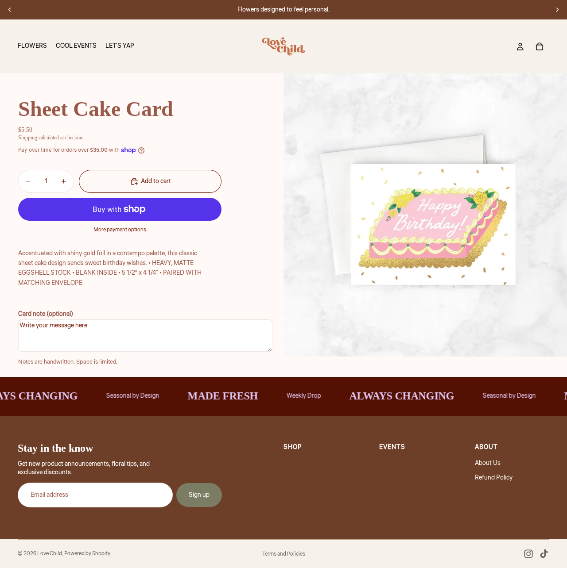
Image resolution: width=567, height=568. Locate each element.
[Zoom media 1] (425, 215)
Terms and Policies (283, 554)
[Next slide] (557, 9)
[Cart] (539, 46)
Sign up (199, 495)
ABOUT (486, 447)
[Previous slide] (9, 9)
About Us (488, 463)
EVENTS (392, 447)
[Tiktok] (544, 554)
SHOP (293, 447)
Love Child (49, 553)
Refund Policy (494, 477)
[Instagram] (528, 554)
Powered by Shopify (87, 553)
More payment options (119, 230)
